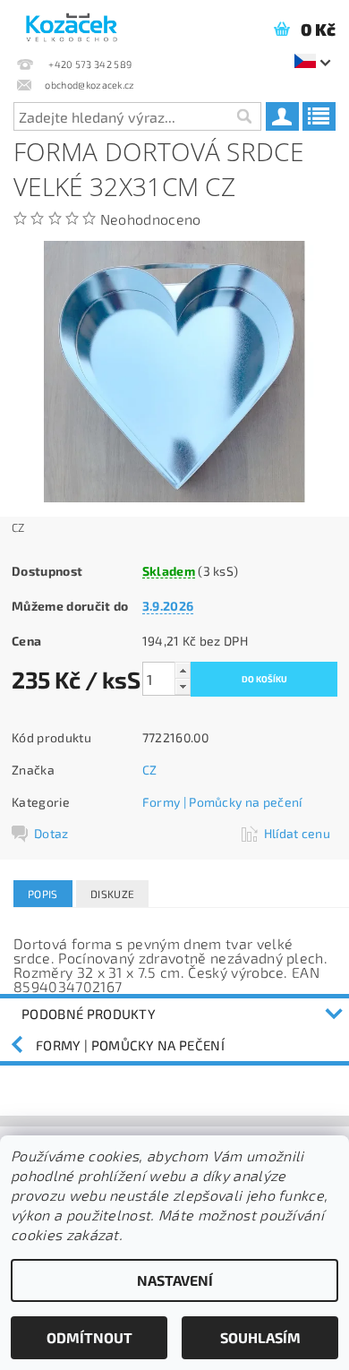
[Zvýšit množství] (182, 670)
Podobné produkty (88, 1014)
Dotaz (51, 833)
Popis (43, 893)
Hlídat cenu (297, 833)
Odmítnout (89, 1337)
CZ (149, 769)
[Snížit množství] (182, 686)
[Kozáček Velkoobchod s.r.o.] (71, 23)
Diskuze (112, 893)
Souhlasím (260, 1337)
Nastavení (175, 1280)
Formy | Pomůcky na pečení (222, 801)
